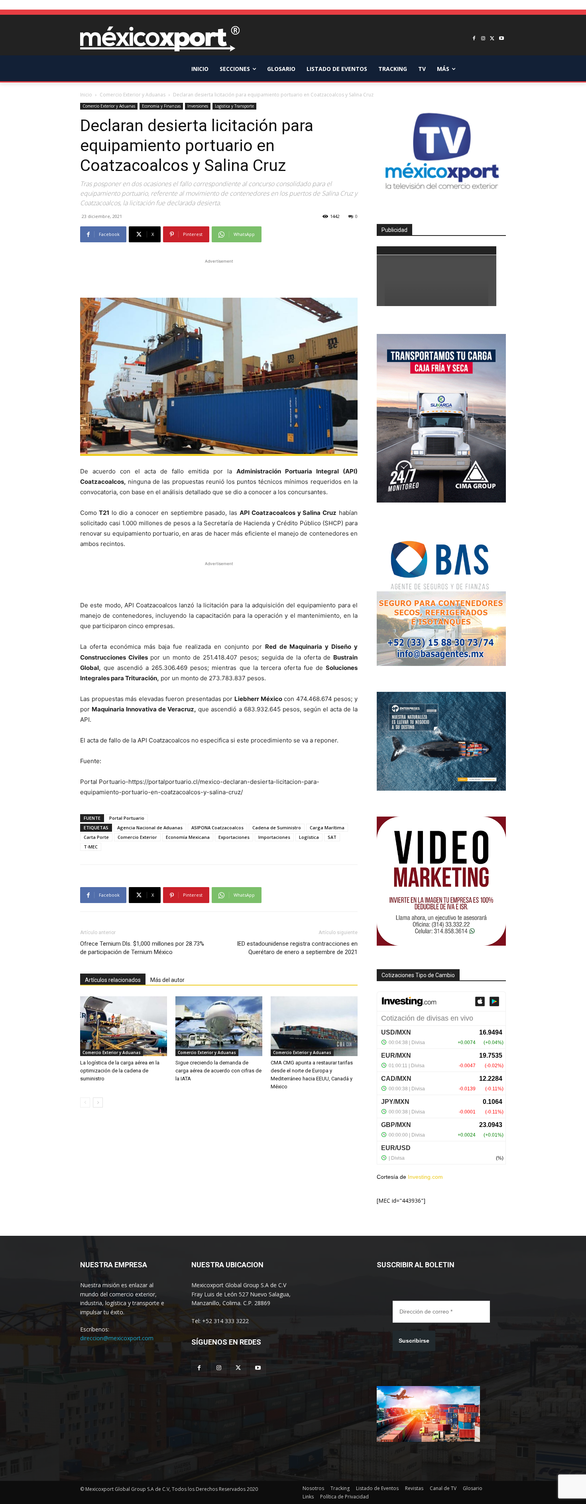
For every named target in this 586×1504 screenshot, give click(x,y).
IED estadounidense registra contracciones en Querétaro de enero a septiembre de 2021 (297, 948)
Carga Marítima (327, 828)
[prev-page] (85, 1102)
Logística (309, 837)
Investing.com (425, 1177)
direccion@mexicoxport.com (116, 1338)
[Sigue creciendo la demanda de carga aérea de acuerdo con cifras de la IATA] (218, 1026)
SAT (332, 837)
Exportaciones (234, 837)
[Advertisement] (219, 277)
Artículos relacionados (113, 980)
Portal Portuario (126, 818)
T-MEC (91, 847)
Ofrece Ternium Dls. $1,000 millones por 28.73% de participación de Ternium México (142, 948)
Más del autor (167, 980)
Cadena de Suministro (276, 828)
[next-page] (98, 1102)
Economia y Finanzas (161, 106)
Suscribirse (414, 1340)
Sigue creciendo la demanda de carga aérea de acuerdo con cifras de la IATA (218, 1071)
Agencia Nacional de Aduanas (150, 828)
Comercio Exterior (137, 837)
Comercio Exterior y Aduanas (132, 94)
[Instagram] (483, 38)
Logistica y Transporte (234, 106)
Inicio (86, 94)
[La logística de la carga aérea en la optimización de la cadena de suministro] (123, 1026)
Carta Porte (96, 837)
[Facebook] (474, 38)
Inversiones (197, 106)
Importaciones (274, 837)
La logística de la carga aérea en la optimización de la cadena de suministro (119, 1071)
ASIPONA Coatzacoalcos (217, 828)
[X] (492, 38)
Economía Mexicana (188, 837)
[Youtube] (501, 38)
